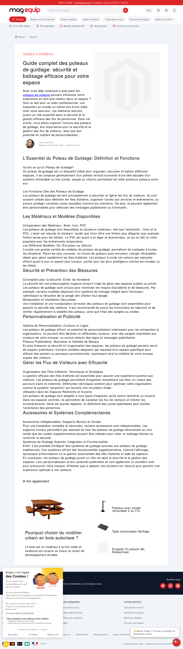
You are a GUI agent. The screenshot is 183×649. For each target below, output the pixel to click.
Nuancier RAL (82, 634)
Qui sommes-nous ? (134, 607)
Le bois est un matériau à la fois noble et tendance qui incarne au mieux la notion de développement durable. (54, 551)
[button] (176, 642)
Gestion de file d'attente (42, 19)
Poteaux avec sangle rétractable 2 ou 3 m (126, 509)
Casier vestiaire (91, 19)
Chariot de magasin (139, 19)
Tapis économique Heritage (130, 531)
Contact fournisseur (134, 622)
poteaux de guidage (36, 95)
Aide (65, 622)
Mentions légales (132, 617)
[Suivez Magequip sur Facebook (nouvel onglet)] (163, 586)
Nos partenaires (101, 634)
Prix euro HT (65, 634)
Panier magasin (69, 19)
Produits (19, 19)
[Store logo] (25, 10)
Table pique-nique (114, 19)
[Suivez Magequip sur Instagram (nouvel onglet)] (170, 586)
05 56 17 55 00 (120, 2)
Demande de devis (72, 612)
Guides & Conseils (38, 54)
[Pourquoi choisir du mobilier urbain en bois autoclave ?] (57, 506)
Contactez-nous (83, 2)
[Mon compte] (174, 10)
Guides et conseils (121, 634)
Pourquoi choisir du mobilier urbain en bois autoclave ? (53, 535)
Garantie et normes (134, 612)
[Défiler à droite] (174, 19)
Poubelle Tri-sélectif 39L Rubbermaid (128, 550)
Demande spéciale (72, 617)
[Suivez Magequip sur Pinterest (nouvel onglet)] (178, 586)
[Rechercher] (125, 10)
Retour (22, 36)
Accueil (33, 36)
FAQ (149, 10)
